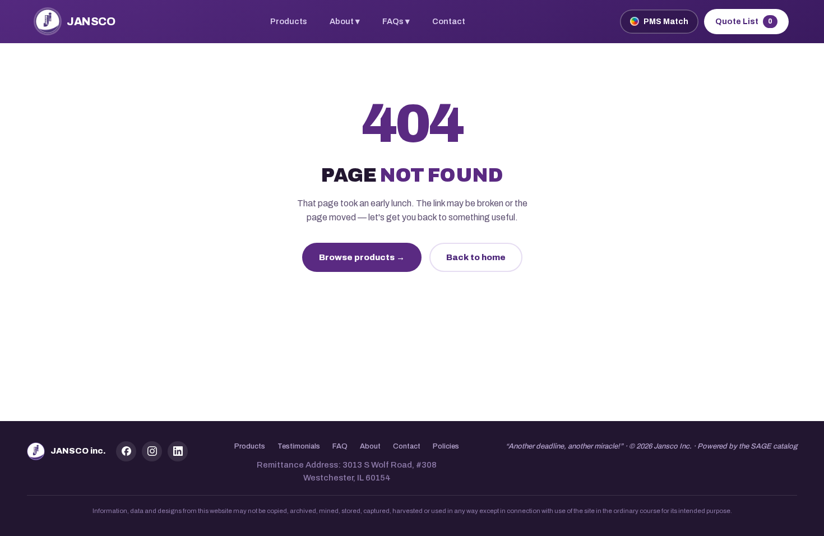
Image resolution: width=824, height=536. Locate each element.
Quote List (743, 21)
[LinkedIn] (178, 451)
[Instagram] (152, 451)
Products (288, 21)
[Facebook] (126, 451)
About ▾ (345, 21)
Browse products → (362, 257)
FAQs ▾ (396, 21)
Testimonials (298, 446)
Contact (448, 21)
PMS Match (666, 21)
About (370, 446)
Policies (446, 446)
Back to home (476, 257)
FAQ (340, 446)
